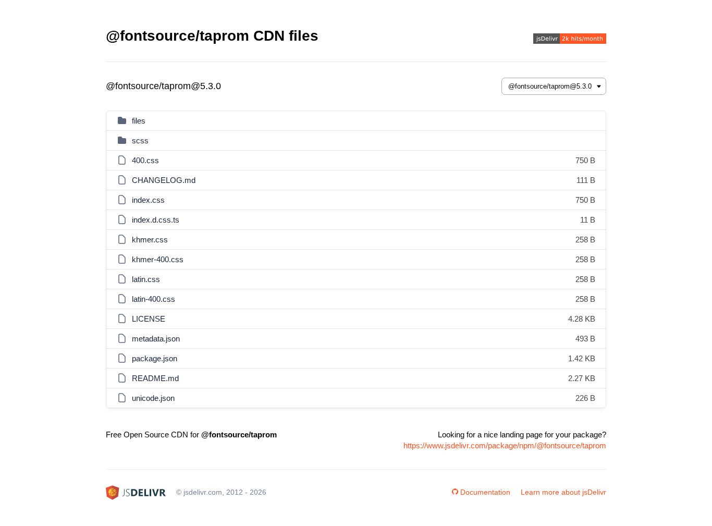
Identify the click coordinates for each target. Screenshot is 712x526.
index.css (148, 199)
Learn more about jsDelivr (563, 492)
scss (140, 140)
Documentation (485, 492)
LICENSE (148, 318)
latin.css (146, 279)
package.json (154, 358)
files (138, 120)
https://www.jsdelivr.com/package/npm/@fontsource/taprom (504, 445)
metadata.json (156, 338)
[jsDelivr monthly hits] (569, 39)
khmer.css (150, 239)
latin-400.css (153, 299)
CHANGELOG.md (163, 180)
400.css (145, 160)
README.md (155, 378)
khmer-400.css (157, 259)
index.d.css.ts (155, 219)
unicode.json (153, 398)
